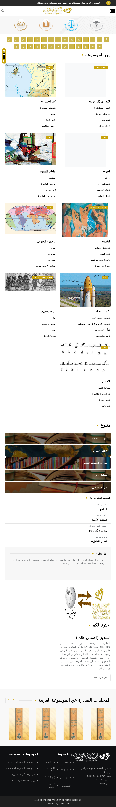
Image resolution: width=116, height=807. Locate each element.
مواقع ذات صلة (50, 777)
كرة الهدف (51, 190)
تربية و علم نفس (101, 537)
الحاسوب (102, 509)
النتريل (53, 248)
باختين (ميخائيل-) (102, 108)
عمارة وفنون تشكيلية (98, 207)
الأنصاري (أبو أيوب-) (99, 101)
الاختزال (106, 381)
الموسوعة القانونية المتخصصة (20, 768)
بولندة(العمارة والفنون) (100, 260)
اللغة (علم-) (105, 400)
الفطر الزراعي (104, 196)
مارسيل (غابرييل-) (102, 114)
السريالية (106, 406)
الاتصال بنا (66, 786)
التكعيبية (106, 241)
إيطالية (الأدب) (99, 520)
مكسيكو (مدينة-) (48, 108)
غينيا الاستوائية (48, 101)
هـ (30, 46)
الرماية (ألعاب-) (48, 184)
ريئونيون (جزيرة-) (98, 530)
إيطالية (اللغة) (104, 388)
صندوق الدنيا (50, 336)
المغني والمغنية (49, 324)
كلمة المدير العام (49, 769)
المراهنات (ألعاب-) (47, 196)
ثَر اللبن (107, 178)
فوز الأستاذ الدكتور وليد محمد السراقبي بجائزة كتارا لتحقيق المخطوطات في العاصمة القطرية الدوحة (59, 3)
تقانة (104, 277)
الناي (54, 318)
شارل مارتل (105, 126)
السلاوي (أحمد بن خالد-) (93, 638)
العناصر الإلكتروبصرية (46, 266)
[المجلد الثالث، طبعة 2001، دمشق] (101, 724)
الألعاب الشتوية (47, 171)
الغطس (52, 178)
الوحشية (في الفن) (102, 248)
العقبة (53, 114)
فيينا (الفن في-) (103, 266)
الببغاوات (52, 260)
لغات (104, 347)
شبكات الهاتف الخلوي (100, 318)
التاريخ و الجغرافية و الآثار (97, 526)
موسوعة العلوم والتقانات (23, 781)
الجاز (54, 330)
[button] (13, 700)
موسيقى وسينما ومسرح (43, 277)
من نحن (67, 762)
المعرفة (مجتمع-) (102, 336)
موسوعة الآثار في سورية (23, 774)
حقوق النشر (65, 778)
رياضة (50, 137)
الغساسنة (106, 120)
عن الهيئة (50, 762)
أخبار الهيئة (66, 769)
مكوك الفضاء (103, 311)
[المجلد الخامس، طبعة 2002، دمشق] (46, 724)
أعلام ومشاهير (101, 67)
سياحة (49, 67)
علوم (50, 207)
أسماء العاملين (51, 786)
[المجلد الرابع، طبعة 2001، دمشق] (73, 724)
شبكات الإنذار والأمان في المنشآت (94, 324)
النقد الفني (105, 254)
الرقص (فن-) (48, 311)
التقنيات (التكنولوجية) (99, 505)
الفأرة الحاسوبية (103, 330)
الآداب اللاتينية (102, 515)
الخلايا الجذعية (104, 190)
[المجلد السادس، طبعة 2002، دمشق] (19, 724)
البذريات (52, 254)
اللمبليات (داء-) (103, 184)
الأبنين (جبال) (50, 120)
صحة (104, 137)
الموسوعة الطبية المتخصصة (21, 762)
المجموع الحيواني (46, 241)
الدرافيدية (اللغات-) (101, 394)
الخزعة (107, 171)
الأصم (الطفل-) (99, 541)
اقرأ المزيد (103, 678)
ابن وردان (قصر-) (48, 126)
